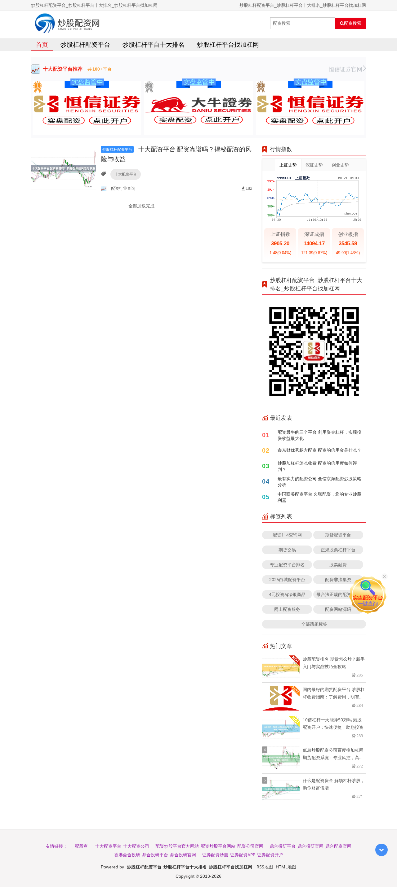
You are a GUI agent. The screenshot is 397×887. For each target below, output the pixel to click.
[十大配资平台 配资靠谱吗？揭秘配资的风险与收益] (63, 168)
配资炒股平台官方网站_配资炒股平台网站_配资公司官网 (209, 846)
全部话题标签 (314, 624)
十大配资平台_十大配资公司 (122, 846)
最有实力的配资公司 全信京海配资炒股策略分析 (319, 482)
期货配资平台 (338, 535)
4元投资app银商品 (287, 594)
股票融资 (338, 564)
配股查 (81, 846)
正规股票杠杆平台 (338, 550)
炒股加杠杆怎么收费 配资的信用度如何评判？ (317, 466)
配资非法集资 (338, 579)
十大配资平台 (125, 174)
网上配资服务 (287, 609)
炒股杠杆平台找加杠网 (228, 44)
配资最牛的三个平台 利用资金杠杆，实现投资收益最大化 (319, 435)
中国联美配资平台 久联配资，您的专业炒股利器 (319, 497)
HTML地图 (286, 867)
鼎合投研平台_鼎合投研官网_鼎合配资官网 (310, 846)
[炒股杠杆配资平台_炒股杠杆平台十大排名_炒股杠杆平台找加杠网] (67, 23)
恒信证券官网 (345, 69)
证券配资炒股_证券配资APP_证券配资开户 (242, 855)
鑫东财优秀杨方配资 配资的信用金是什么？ (319, 450)
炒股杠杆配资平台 (85, 44)
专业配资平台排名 (287, 564)
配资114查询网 (287, 535)
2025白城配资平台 (287, 579)
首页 (42, 44)
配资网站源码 (338, 609)
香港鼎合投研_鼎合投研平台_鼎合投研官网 (155, 855)
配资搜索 (352, 23)
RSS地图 (264, 867)
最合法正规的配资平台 (338, 594)
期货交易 (287, 550)
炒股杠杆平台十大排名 (154, 44)
